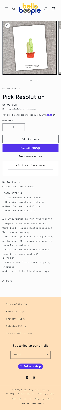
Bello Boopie (28, 390)
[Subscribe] (46, 355)
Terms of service (21, 399)
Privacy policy (46, 394)
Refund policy (15, 311)
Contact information (32, 404)
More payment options (30, 156)
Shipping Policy (16, 326)
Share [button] (9, 281)
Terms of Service (17, 304)
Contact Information (19, 333)
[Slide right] (37, 80)
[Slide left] (23, 80)
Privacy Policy (15, 319)
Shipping (7, 109)
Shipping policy (44, 399)
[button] (6, 8)
